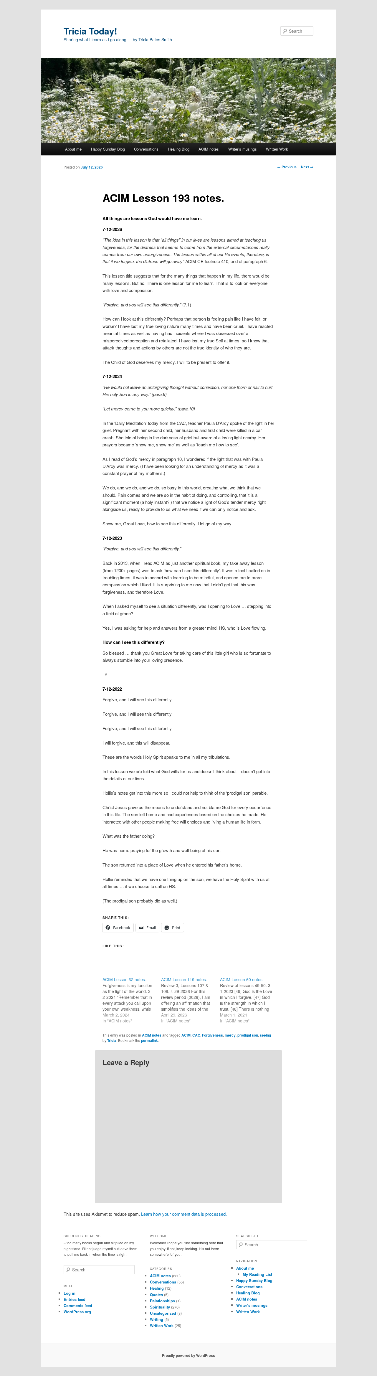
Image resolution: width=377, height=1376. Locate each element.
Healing (157, 1288)
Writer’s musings (242, 149)
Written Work (277, 149)
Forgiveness (212, 1035)
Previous (287, 166)
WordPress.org (77, 1311)
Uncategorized (163, 1313)
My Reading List (257, 1274)
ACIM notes (209, 149)
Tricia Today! (90, 30)
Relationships (162, 1301)
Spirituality (160, 1307)
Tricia (111, 1040)
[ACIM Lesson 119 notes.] (190, 1000)
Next (307, 166)
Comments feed (78, 1305)
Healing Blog (178, 149)
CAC (196, 1035)
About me (73, 149)
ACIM (186, 1035)
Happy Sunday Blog (108, 149)
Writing (156, 1319)
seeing (265, 1035)
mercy (230, 1035)
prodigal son (247, 1035)
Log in (69, 1293)
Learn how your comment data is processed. (184, 1214)
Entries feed (74, 1299)
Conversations (146, 149)
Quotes (156, 1294)
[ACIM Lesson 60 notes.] (249, 1000)
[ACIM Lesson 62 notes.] (131, 1000)
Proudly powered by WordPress (188, 1355)
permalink (149, 1040)
